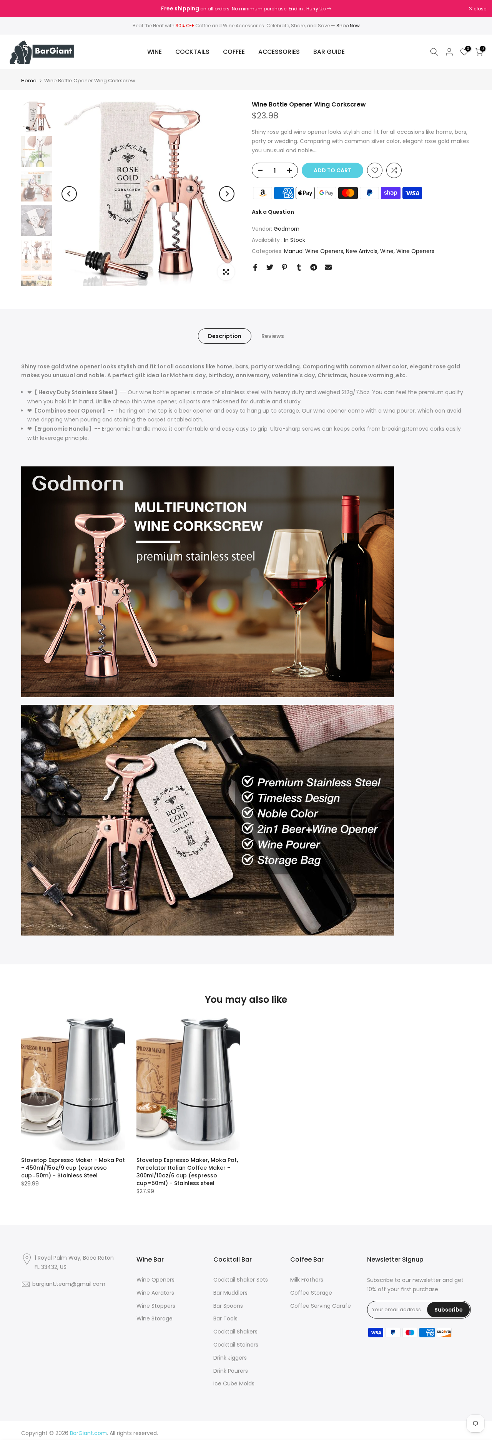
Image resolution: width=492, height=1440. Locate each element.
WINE (154, 52)
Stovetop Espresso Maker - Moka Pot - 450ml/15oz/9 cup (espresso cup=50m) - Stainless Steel (73, 1167)
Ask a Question (273, 212)
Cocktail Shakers (235, 1331)
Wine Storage (154, 1318)
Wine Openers (415, 251)
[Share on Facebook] (255, 267)
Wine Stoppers (155, 1306)
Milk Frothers (306, 1280)
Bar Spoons (228, 1306)
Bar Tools (225, 1318)
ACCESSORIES (279, 52)
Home (29, 80)
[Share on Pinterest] (284, 267)
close (16, 9)
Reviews (272, 336)
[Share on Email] (328, 267)
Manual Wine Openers (313, 251)
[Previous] (69, 193)
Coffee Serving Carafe (320, 1306)
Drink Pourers (230, 1371)
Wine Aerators (155, 1293)
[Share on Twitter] (269, 267)
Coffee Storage (311, 1293)
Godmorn (286, 229)
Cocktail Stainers (235, 1344)
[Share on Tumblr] (299, 267)
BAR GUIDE (329, 52)
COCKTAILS (192, 52)
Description (224, 336)
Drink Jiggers (230, 1358)
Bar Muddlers (230, 1293)
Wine (387, 251)
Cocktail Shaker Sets (240, 1280)
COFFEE (234, 52)
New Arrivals (361, 251)
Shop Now (348, 25)
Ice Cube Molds (233, 1383)
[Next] (226, 193)
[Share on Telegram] (313, 267)
